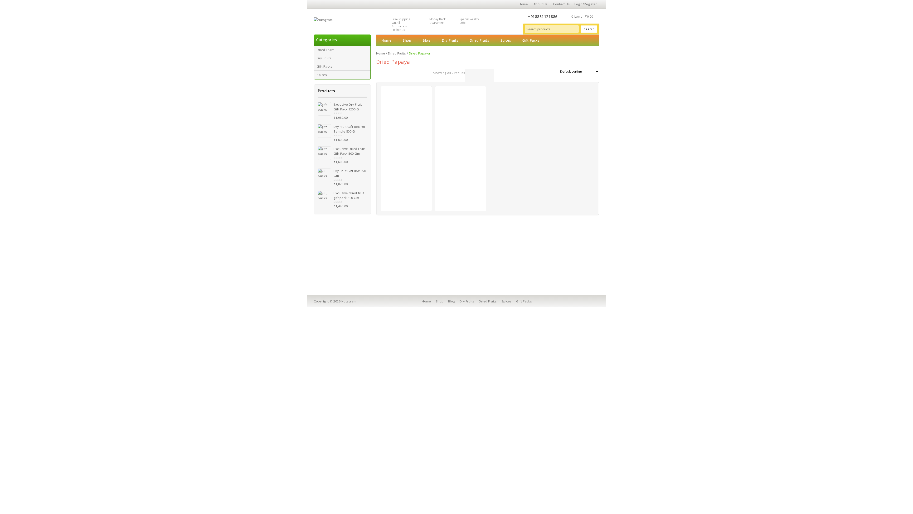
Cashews (331, 252)
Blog (426, 40)
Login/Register (585, 4)
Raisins (329, 279)
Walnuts (330, 265)
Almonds (330, 259)
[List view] (475, 75)
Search (589, 29)
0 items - (582, 16)
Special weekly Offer (469, 21)
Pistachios (332, 272)
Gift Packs (324, 66)
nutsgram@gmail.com (551, 273)
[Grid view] (468, 75)
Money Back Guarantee (437, 21)
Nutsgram (348, 301)
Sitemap (469, 279)
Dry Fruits (324, 58)
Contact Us (561, 4)
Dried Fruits (326, 50)
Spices (322, 75)
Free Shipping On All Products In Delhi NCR (401, 24)
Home (523, 4)
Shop (407, 40)
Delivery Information (409, 259)
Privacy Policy (404, 265)
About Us (541, 4)
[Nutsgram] (323, 19)
